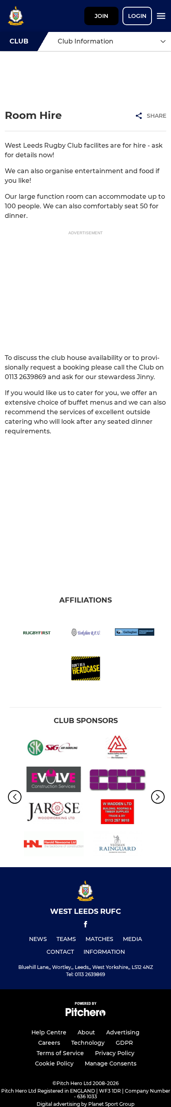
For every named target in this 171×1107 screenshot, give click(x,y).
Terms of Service (60, 1053)
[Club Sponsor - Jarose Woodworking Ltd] (54, 813)
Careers (49, 1042)
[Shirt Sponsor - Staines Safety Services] (117, 748)
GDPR (124, 1042)
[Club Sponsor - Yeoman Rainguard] (117, 845)
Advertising (123, 1032)
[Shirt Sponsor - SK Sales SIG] (54, 748)
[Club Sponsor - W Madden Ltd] (117, 813)
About (86, 1032)
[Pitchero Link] (85, 1014)
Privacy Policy (114, 1053)
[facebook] (85, 925)
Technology (88, 1042)
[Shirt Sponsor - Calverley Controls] (117, 781)
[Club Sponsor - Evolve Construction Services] (54, 781)
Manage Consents (110, 1063)
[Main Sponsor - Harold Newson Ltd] (54, 845)
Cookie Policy (54, 1063)
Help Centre (48, 1032)
